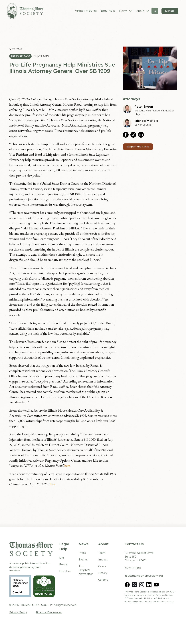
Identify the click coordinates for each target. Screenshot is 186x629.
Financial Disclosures (49, 612)
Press (82, 552)
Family (63, 564)
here (67, 465)
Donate (170, 10)
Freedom (65, 571)
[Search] (154, 11)
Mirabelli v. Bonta (86, 10)
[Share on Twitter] (134, 135)
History (102, 573)
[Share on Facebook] (126, 135)
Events (83, 559)
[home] (25, 11)
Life (61, 557)
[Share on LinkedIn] (142, 135)
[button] (125, 11)
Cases (102, 566)
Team (101, 552)
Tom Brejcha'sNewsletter (86, 570)
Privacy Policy (18, 612)
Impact (103, 559)
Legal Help (108, 10)
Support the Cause (137, 146)
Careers (103, 579)
